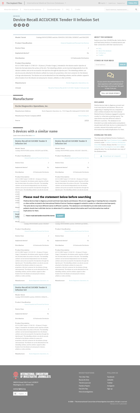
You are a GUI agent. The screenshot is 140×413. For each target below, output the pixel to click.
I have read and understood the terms (40, 215)
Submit (60, 216)
